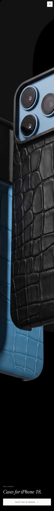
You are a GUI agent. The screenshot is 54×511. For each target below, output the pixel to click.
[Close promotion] (50, 4)
